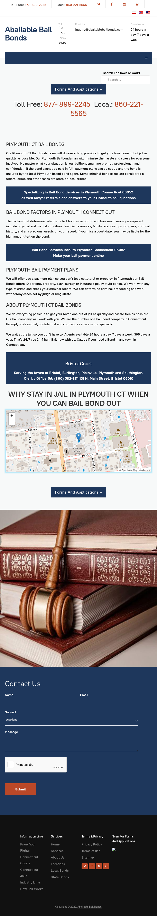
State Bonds (60, 877)
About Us (57, 857)
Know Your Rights (28, 847)
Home (55, 844)
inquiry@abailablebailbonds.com (99, 29)
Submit (20, 789)
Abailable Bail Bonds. (89, 906)
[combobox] (125, 79)
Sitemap (88, 857)
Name (9, 695)
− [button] (11, 421)
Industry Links (30, 882)
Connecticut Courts (29, 860)
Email (84, 695)
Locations (58, 864)
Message (11, 732)
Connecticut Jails (29, 873)
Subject (10, 712)
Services (57, 851)
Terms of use (91, 851)
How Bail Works (31, 889)
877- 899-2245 (35, 5)
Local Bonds (60, 870)
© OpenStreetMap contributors (134, 470)
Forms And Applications (77, 89)
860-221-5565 (76, 5)
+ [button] (11, 415)
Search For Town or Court (121, 73)
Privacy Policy (92, 844)
